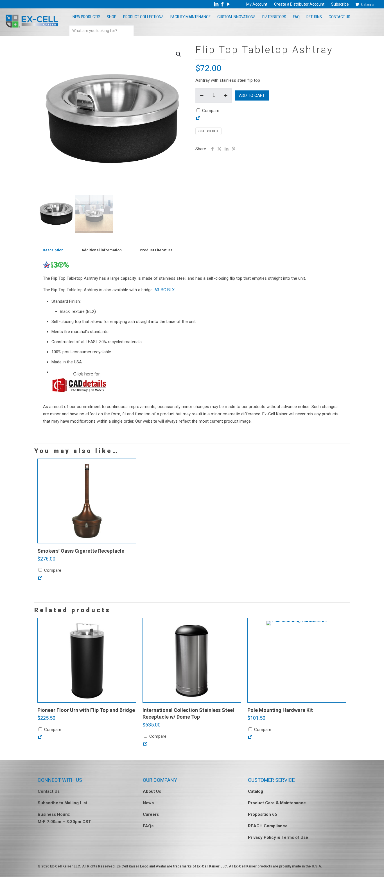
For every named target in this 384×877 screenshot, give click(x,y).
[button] (178, 54)
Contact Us (49, 791)
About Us (152, 791)
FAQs (148, 825)
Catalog (255, 791)
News (148, 802)
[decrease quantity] (202, 95)
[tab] (53, 250)
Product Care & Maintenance (277, 802)
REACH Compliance (268, 825)
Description (53, 250)
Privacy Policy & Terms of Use (278, 837)
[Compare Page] (198, 119)
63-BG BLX (165, 289)
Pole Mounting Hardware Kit (280, 710)
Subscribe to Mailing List (62, 802)
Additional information (102, 250)
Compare (210, 110)
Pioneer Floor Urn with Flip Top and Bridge (86, 710)
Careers (151, 814)
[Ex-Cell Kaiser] (32, 26)
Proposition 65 (262, 814)
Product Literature (156, 250)
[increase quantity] (226, 95)
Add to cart (252, 95)
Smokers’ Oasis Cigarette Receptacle (80, 551)
